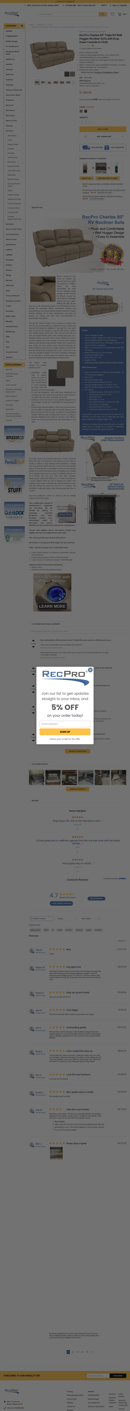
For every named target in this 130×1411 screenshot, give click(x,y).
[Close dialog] (90, 670)
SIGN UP (65, 732)
